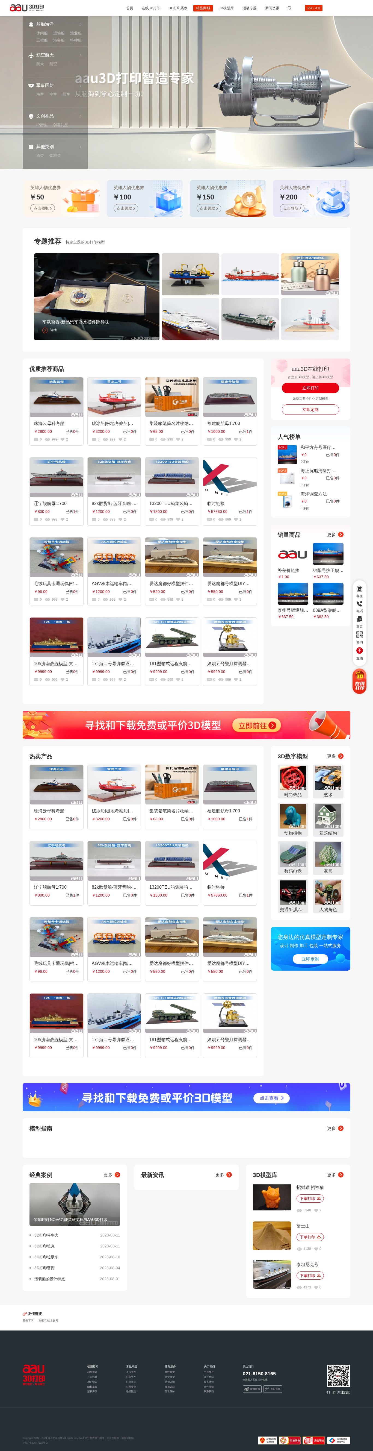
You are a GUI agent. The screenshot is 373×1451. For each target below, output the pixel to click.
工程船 (42, 40)
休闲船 (42, 33)
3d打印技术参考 (48, 1320)
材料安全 (131, 1386)
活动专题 (249, 7)
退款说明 (170, 1381)
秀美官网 (28, 1320)
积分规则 (92, 1372)
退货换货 (170, 1377)
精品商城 (203, 7)
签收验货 (170, 1372)
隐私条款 (92, 1386)
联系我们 (209, 1391)
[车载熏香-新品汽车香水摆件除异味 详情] (96, 296)
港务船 (59, 40)
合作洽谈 (209, 1386)
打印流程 (92, 1377)
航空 (53, 63)
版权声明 (92, 1391)
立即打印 (310, 388)
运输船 (59, 33)
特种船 (76, 40)
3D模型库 (226, 7)
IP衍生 (42, 125)
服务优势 (209, 1381)
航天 (40, 63)
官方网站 (209, 1377)
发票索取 (170, 1386)
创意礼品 (60, 125)
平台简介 (209, 1372)
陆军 (66, 94)
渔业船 (76, 33)
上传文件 (131, 1372)
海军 (40, 94)
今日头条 (275, 1389)
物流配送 (131, 1391)
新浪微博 (255, 1389)
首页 (129, 7)
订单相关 (131, 1381)
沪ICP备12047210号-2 (35, 1442)
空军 (53, 94)
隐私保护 (170, 1391)
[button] (183, 159)
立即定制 (310, 409)
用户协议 (92, 1381)
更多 (331, 534)
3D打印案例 (178, 7)
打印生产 (131, 1377)
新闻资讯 (272, 7)
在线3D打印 (151, 7)
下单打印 (307, 1198)
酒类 (40, 155)
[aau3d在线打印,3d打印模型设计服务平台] (34, 1375)
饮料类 (55, 155)
